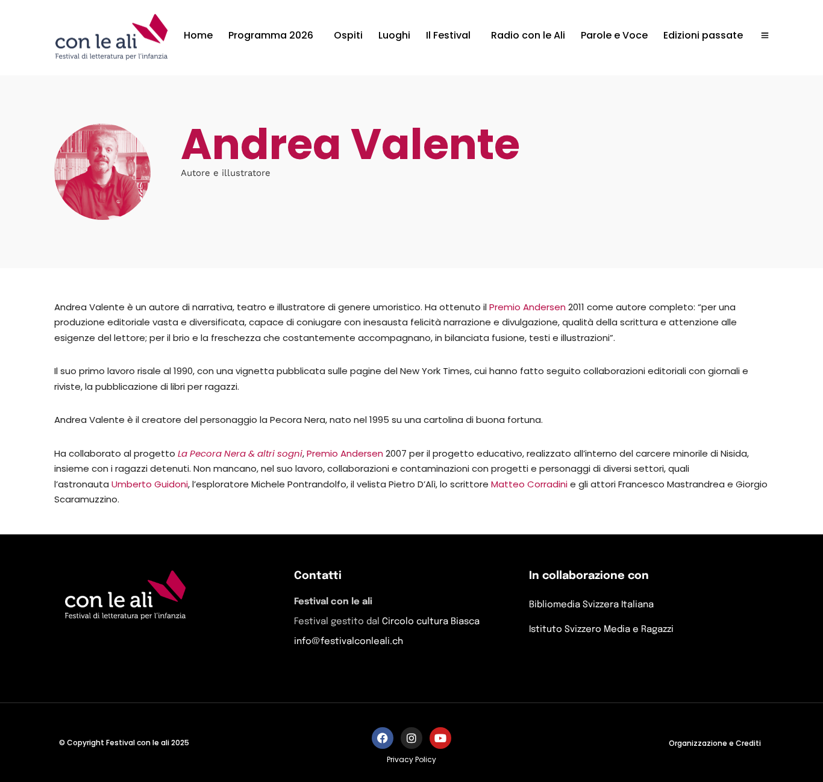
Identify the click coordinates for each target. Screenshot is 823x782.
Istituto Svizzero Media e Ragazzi (601, 629)
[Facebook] (382, 738)
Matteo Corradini (529, 484)
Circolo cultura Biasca (431, 622)
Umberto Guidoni (149, 484)
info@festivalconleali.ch (348, 641)
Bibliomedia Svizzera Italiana (591, 605)
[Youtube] (440, 738)
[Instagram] (411, 738)
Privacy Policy (411, 759)
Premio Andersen (527, 307)
